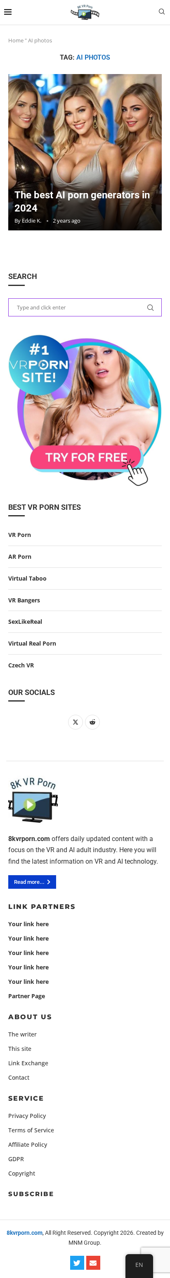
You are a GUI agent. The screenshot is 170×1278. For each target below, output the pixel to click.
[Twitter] (77, 1263)
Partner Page (26, 996)
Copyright (21, 1173)
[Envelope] (93, 1263)
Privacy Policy (27, 1116)
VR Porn (19, 535)
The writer (22, 1034)
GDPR (16, 1159)
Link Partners (42, 907)
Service (26, 1098)
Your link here (28, 924)
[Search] (162, 12)
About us (30, 1017)
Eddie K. (31, 220)
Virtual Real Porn (32, 643)
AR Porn (19, 556)
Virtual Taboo (27, 578)
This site (19, 1049)
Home (16, 40)
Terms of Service (31, 1130)
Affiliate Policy (27, 1145)
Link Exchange (28, 1063)
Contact (18, 1077)
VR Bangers (24, 600)
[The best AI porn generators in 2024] (85, 152)
